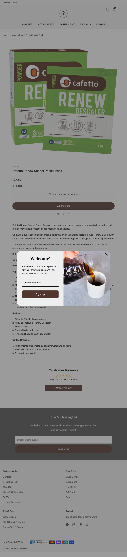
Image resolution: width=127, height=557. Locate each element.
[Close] (106, 254)
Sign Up (40, 294)
